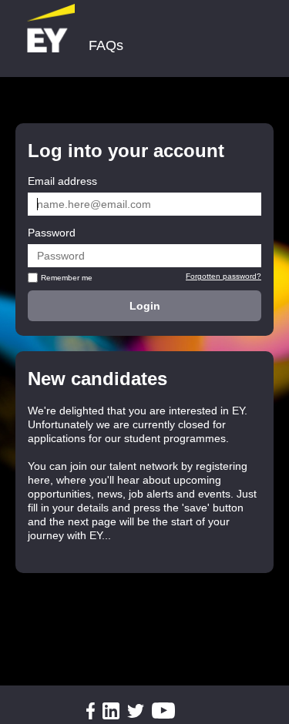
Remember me (66, 278)
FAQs (106, 46)
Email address (62, 181)
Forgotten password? (223, 276)
